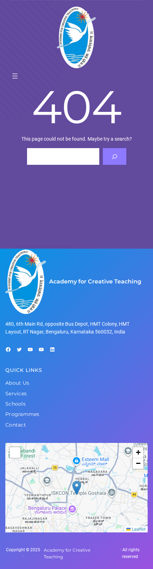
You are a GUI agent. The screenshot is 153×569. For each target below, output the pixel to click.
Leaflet (138, 529)
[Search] (114, 156)
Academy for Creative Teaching (95, 281)
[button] (76, 488)
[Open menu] (15, 76)
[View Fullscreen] (15, 452)
